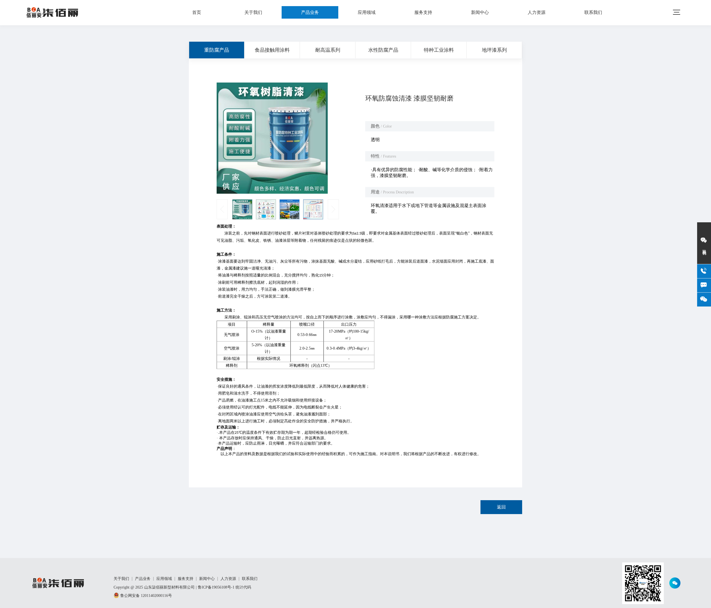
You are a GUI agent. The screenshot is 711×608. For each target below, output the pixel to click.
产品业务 (310, 12)
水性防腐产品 (383, 50)
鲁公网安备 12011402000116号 (145, 596)
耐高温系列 (327, 50)
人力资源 (536, 12)
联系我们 (593, 12)
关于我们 (253, 12)
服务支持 (423, 12)
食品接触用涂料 (272, 50)
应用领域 (366, 12)
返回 (501, 507)
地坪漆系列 (494, 50)
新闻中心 (480, 12)
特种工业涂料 (439, 50)
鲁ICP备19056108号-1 (216, 587)
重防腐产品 (216, 50)
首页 (196, 12)
